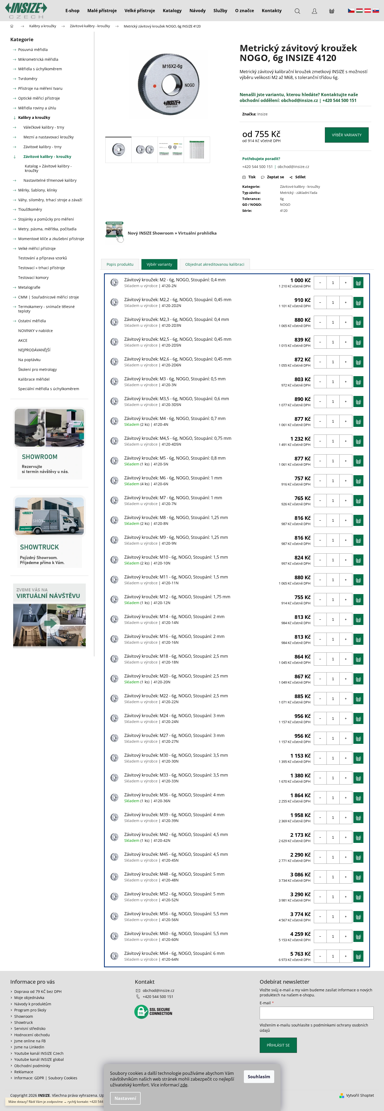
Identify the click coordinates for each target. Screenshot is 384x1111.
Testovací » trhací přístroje (41, 267)
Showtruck (23, 1022)
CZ (351, 10)
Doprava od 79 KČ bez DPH (37, 991)
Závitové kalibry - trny (42, 146)
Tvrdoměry (27, 78)
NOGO (285, 204)
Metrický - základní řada (298, 192)
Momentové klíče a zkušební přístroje (51, 238)
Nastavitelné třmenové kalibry (50, 180)
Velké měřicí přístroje (37, 248)
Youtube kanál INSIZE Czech (39, 1053)
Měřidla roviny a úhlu (37, 107)
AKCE (22, 340)
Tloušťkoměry (30, 209)
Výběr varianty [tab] (159, 264)
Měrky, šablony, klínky (37, 190)
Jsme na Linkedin (29, 1046)
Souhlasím (259, 1077)
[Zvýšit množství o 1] (345, 282)
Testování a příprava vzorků (42, 257)
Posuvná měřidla (33, 49)
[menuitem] (72, 10)
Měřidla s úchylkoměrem (40, 68)
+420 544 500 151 (257, 166)
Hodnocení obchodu (32, 1034)
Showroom (23, 1016)
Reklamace (23, 1071)
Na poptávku (29, 359)
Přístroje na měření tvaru (40, 88)
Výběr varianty (347, 134)
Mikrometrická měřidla (38, 59)
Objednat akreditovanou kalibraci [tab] (214, 264)
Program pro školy (30, 1009)
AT (367, 10)
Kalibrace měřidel (34, 379)
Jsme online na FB (30, 1040)
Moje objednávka (29, 997)
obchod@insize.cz (299, 100)
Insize (262, 113)
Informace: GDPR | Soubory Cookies (45, 1077)
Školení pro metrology (37, 369)
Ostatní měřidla (32, 320)
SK (375, 10)
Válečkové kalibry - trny (43, 127)
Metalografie (29, 287)
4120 (283, 210)
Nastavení (125, 1098)
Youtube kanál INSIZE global (39, 1059)
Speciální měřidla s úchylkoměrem (48, 388)
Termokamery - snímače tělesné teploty (46, 309)
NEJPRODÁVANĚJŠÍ (34, 349)
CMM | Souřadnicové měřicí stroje (48, 297)
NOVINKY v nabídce (35, 330)
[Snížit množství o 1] (320, 282)
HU (359, 10)
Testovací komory (33, 277)
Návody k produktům (32, 1003)
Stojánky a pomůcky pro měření (46, 219)
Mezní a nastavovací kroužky (48, 136)
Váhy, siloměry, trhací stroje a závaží (50, 199)
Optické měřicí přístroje (39, 98)
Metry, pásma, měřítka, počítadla (47, 228)
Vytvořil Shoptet (360, 1095)
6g (282, 198)
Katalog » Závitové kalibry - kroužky (48, 168)
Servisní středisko (29, 1028)
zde (183, 1085)
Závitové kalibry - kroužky (47, 156)
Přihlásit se (278, 1045)
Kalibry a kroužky (34, 117)
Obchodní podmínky (32, 1065)
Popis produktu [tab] (120, 264)
